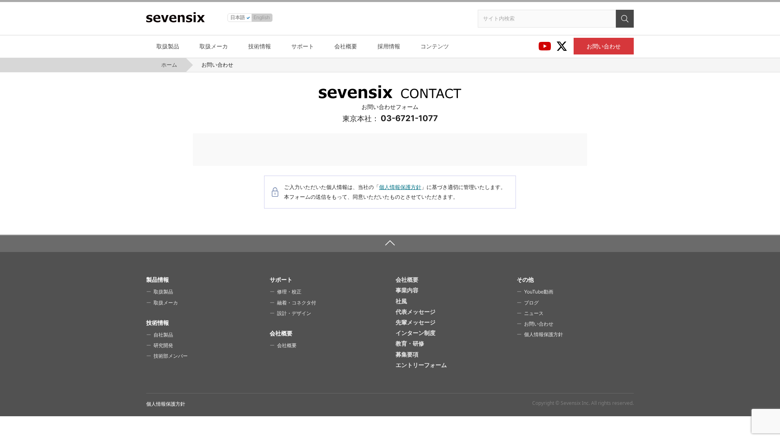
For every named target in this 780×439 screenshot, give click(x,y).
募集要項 (407, 354)
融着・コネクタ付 (296, 303)
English (262, 17)
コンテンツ (434, 46)
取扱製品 (167, 46)
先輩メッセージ (416, 322)
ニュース (534, 313)
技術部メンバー (171, 356)
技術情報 (259, 46)
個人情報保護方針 (400, 187)
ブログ (531, 303)
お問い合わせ (604, 46)
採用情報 (388, 46)
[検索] (625, 19)
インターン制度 (416, 332)
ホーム (169, 64)
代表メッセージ (416, 311)
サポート (302, 46)
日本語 (237, 17)
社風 (401, 301)
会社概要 (345, 46)
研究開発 (163, 345)
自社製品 (163, 335)
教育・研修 (410, 343)
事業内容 (407, 290)
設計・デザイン (294, 313)
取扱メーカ (213, 46)
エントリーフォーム (421, 364)
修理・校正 (289, 292)
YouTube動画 (538, 292)
